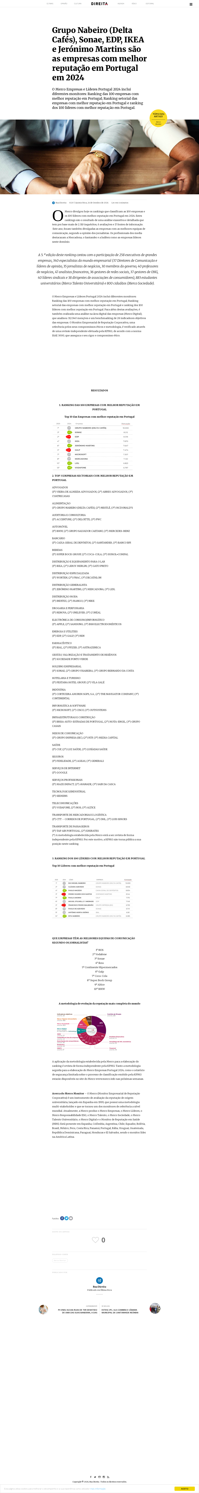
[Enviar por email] (71, 1218)
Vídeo (134, 3)
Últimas (50, 3)
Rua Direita (99, 1286)
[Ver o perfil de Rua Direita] (99, 1280)
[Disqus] (99, 1358)
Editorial (150, 3)
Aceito (184, 1488)
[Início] (99, 3)
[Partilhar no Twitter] (66, 1218)
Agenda (121, 3)
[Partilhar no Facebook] (62, 1218)
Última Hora (106, 1290)
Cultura (77, 3)
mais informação (98, 1488)
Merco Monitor (158, 123)
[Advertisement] (99, 367)
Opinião (64, 3)
